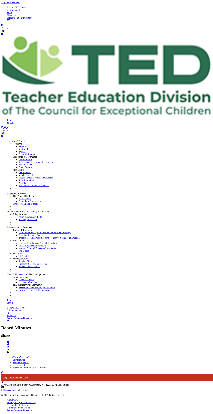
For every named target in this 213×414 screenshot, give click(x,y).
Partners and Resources (29, 266)
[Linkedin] (8, 347)
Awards (22, 183)
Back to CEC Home (16, 7)
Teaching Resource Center (31, 235)
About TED (24, 146)
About (22, 141)
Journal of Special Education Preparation (37, 248)
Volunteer (11, 15)
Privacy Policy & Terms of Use (21, 402)
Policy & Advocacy (40, 211)
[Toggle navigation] (6, 127)
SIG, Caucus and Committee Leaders (36, 162)
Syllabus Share (25, 261)
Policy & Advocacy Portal (30, 217)
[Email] (8, 349)
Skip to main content (10, 2)
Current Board (25, 159)
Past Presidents (25, 164)
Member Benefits (26, 175)
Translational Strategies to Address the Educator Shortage (45, 232)
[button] (13, 141)
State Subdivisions (27, 180)
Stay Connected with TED (15, 377)
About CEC (12, 400)
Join (9, 120)
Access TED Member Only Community (37, 287)
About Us (26, 357)
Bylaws (22, 151)
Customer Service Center (18, 407)
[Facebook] (8, 342)
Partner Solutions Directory (19, 18)
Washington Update (28, 219)
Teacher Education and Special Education (38, 243)
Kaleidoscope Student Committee (34, 185)
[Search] (3, 31)
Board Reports (25, 167)
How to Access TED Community (34, 290)
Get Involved (25, 172)
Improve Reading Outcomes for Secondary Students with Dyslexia (49, 238)
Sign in (10, 122)
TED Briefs (24, 256)
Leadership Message (28, 282)
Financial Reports (27, 154)
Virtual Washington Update (25, 204)
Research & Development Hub (33, 264)
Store (9, 12)
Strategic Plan (25, 149)
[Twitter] (8, 344)
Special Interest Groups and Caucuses (36, 177)
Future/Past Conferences (30, 201)
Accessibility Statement (17, 405)
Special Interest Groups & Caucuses (29, 367)
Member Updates (26, 279)
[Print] (8, 352)
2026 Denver (25, 198)
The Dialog (24, 251)
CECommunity (14, 10)
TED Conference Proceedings (32, 245)
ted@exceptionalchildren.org (14, 390)
